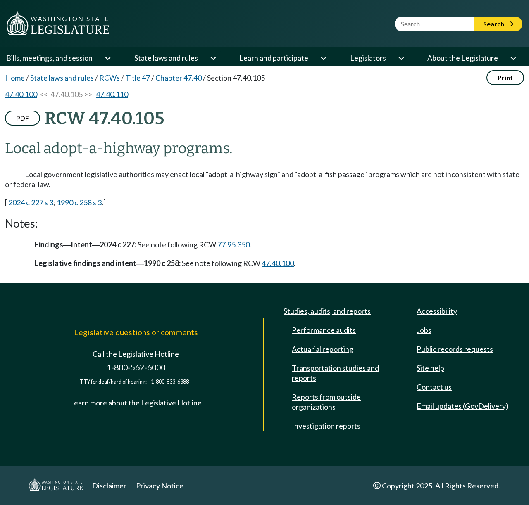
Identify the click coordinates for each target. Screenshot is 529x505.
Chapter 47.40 (178, 77)
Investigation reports (326, 425)
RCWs (109, 77)
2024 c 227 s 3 (30, 202)
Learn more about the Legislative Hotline (136, 402)
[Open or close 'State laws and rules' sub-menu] (213, 58)
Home (15, 77)
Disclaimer (109, 485)
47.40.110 (112, 94)
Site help (430, 367)
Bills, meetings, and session (49, 57)
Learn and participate (273, 57)
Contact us (434, 386)
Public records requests (455, 348)
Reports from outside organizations (326, 401)
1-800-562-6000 (136, 367)
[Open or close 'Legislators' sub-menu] (401, 58)
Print (505, 77)
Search (494, 24)
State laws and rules (166, 57)
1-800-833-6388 (170, 382)
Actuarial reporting (322, 348)
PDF (22, 118)
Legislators (368, 57)
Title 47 (137, 77)
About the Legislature (462, 57)
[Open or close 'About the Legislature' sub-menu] (513, 58)
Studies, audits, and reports (327, 310)
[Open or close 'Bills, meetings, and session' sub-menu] (107, 58)
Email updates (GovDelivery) (462, 405)
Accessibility (437, 310)
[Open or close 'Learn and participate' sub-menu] (323, 58)
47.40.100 (21, 94)
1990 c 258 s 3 (79, 202)
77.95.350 (233, 244)
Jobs (424, 329)
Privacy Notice (159, 485)
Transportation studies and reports (335, 372)
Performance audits (324, 329)
